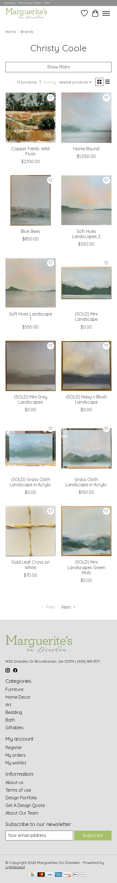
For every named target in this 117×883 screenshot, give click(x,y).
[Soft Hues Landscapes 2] (86, 200)
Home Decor (18, 697)
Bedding (13, 712)
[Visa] (49, 875)
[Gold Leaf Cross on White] (30, 531)
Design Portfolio (21, 797)
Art (8, 704)
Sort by (50, 82)
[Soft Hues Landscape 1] (30, 283)
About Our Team (21, 813)
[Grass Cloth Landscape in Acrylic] (86, 448)
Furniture (14, 689)
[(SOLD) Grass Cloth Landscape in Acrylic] (30, 448)
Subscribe (93, 835)
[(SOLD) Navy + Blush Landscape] (86, 366)
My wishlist (15, 762)
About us (14, 782)
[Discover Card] (67, 875)
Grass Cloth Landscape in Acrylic (86, 482)
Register (13, 747)
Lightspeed (15, 867)
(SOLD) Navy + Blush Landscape (86, 399)
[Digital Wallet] (79, 875)
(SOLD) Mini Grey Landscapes (30, 399)
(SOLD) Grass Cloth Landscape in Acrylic (30, 482)
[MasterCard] (41, 875)
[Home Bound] (86, 117)
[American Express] (58, 875)
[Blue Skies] (30, 200)
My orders (15, 755)
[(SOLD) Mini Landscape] (86, 283)
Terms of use (18, 790)
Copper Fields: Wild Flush (30, 151)
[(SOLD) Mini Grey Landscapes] (30, 366)
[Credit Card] (32, 875)
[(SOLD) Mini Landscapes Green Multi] (86, 531)
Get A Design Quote (25, 805)
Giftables (14, 727)
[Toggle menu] (106, 13)
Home (10, 31)
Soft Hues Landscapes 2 (86, 234)
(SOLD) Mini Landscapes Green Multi (86, 567)
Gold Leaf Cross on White (30, 564)
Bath (10, 720)
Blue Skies (30, 231)
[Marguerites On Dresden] (26, 13)
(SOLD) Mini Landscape (86, 316)
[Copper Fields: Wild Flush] (30, 117)
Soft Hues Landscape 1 (30, 316)
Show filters (58, 67)
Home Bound (86, 148)
